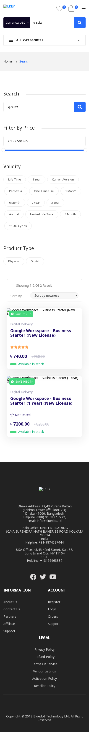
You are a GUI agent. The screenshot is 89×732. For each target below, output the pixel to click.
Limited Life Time (41, 214)
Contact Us (11, 609)
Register (54, 602)
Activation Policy (44, 678)
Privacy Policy (44, 649)
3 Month (70, 214)
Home (8, 61)
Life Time (14, 179)
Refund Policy (44, 656)
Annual (14, 214)
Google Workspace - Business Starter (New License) (40, 333)
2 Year (36, 203)
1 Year (36, 179)
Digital (35, 261)
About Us (10, 602)
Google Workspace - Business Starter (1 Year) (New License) (41, 401)
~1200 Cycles (18, 226)
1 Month (70, 191)
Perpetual (16, 191)
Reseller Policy (44, 686)
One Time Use (44, 191)
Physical (13, 261)
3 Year (55, 203)
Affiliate (9, 624)
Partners (9, 616)
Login (52, 609)
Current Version (63, 179)
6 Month (14, 203)
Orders (53, 616)
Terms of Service (44, 664)
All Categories (29, 40)
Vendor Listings (44, 671)
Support (9, 631)
